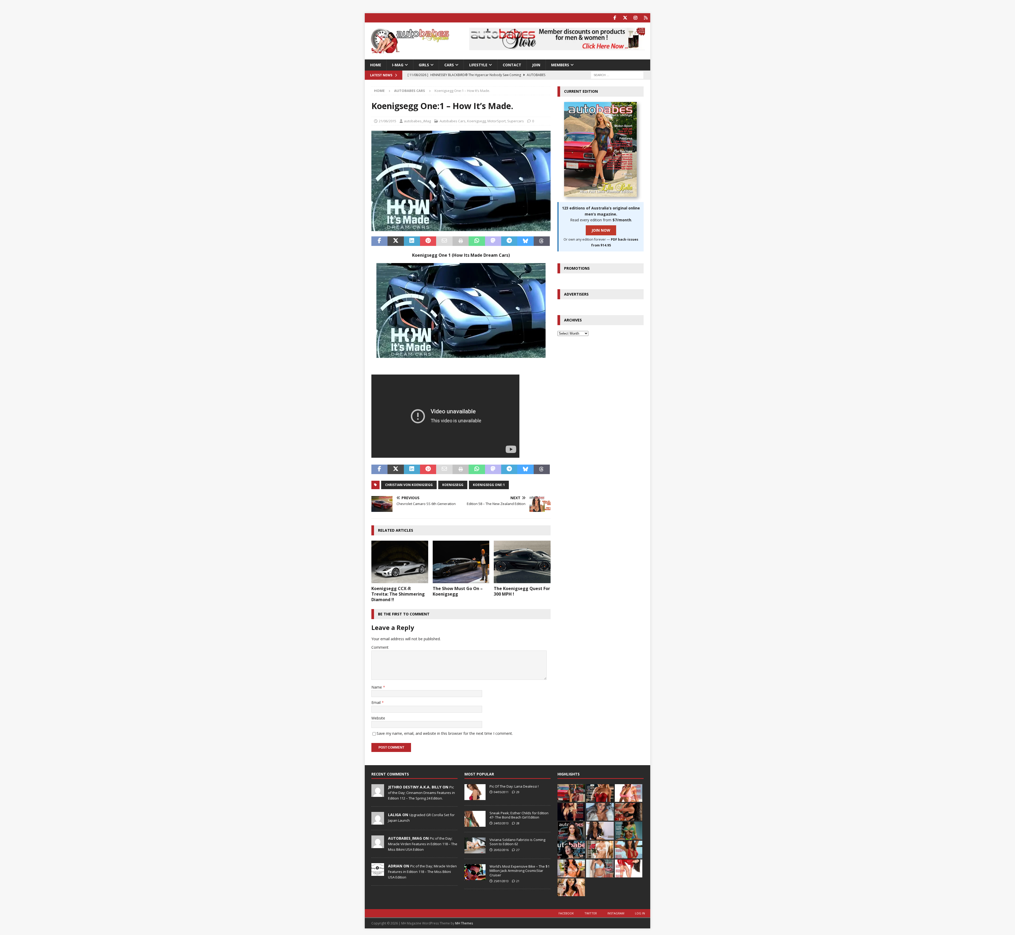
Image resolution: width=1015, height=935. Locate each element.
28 (517, 823)
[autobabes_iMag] (377, 845)
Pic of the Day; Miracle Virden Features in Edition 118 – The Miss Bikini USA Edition (422, 844)
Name (377, 687)
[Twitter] (625, 17)
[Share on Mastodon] (493, 241)
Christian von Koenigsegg (409, 485)
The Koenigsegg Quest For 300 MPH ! (522, 591)
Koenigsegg (476, 121)
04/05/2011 (501, 792)
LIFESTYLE (478, 64)
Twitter (590, 913)
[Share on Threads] (542, 241)
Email (376, 702)
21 (517, 881)
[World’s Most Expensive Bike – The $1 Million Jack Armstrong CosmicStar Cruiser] (475, 872)
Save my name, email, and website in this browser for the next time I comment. (445, 733)
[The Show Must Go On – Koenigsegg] (461, 562)
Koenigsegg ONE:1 (489, 485)
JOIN (536, 64)
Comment (380, 647)
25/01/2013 (501, 881)
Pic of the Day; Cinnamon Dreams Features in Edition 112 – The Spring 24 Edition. (421, 793)
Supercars (515, 121)
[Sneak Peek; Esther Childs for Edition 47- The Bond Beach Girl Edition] (475, 819)
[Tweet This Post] (395, 241)
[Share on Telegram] (509, 241)
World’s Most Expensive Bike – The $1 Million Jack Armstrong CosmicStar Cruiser (520, 871)
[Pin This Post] (428, 241)
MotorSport (496, 121)
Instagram (615, 913)
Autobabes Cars (452, 121)
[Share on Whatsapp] (477, 241)
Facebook (566, 913)
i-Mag (397, 64)
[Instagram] (635, 17)
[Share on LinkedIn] (412, 241)
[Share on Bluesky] (525, 241)
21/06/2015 (387, 121)
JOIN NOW (601, 230)
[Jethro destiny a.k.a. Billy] (377, 794)
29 (517, 792)
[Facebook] (614, 17)
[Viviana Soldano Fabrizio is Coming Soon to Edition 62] (475, 845)
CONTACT (512, 64)
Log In (640, 913)
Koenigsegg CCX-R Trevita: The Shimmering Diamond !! (398, 594)
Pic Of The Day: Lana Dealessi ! (514, 786)
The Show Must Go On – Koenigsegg (458, 591)
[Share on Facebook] (379, 241)
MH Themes (464, 923)
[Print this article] (461, 241)
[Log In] (645, 17)
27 (517, 850)
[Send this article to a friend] (444, 241)
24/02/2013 (501, 823)
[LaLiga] (377, 821)
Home (375, 64)
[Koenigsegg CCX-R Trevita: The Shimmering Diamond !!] (399, 562)
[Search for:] (617, 74)
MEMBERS (560, 64)
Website (378, 718)
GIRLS (424, 64)
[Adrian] (377, 873)
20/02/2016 (501, 850)
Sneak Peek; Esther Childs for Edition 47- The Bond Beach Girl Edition (519, 815)
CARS (449, 64)
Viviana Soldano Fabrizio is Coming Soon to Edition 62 (517, 842)
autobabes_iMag (417, 121)
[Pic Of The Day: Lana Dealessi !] (475, 792)
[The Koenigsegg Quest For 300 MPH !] (522, 562)
